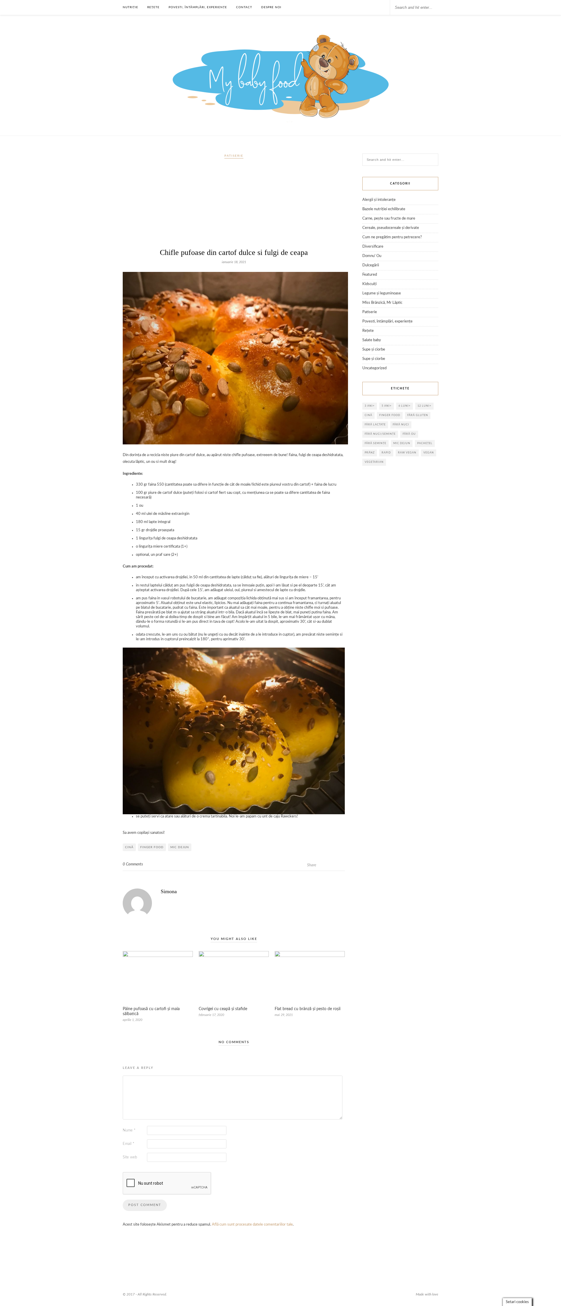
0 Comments (133, 864)
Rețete (153, 7)
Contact (244, 7)
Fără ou (409, 434)
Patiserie (233, 155)
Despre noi (271, 7)
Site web (130, 1157)
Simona (169, 891)
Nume (129, 1130)
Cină (129, 847)
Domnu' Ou (371, 256)
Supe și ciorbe (373, 349)
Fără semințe (375, 443)
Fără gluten (417, 415)
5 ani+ (387, 406)
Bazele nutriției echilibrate (383, 209)
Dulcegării (370, 265)
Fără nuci (401, 424)
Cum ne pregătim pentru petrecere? (392, 237)
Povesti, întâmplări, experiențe (198, 7)
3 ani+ (370, 406)
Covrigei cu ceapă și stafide (223, 1009)
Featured (369, 275)
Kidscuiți (369, 284)
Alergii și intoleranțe (379, 200)
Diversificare (372, 247)
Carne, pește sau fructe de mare (388, 218)
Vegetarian (374, 462)
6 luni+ (405, 406)
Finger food (152, 847)
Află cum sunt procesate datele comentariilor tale (252, 1224)
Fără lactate (375, 424)
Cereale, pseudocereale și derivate (390, 228)
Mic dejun (179, 847)
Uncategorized (374, 368)
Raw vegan (407, 452)
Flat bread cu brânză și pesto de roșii (307, 1009)
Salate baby (371, 340)
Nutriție (130, 7)
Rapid (386, 452)
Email (128, 1144)
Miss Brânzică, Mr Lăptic (382, 303)
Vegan (428, 452)
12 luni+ (424, 406)
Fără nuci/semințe (380, 434)
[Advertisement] (234, 206)
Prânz (370, 452)
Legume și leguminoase (381, 293)
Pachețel (424, 443)
